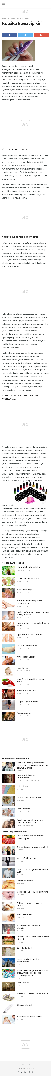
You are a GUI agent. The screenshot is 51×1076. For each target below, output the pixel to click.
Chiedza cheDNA (24, 1005)
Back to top (25, 1064)
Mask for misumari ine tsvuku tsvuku (30, 680)
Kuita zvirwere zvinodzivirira (29, 1016)
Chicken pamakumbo (27, 645)
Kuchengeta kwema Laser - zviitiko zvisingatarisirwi (33, 613)
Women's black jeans (26, 858)
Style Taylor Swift (25, 948)
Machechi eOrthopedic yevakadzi (32, 994)
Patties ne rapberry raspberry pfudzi (30, 904)
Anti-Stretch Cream (26, 657)
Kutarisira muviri (23, 18)
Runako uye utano (8, 18)
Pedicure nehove (24, 713)
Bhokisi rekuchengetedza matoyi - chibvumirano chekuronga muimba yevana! (32, 973)
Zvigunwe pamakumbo (27, 701)
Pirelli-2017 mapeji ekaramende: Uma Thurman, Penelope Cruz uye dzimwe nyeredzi (32, 765)
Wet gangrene (23, 808)
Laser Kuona (22, 668)
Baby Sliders (22, 786)
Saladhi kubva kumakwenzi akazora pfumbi (33, 938)
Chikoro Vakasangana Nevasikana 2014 (32, 870)
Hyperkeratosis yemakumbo (30, 634)
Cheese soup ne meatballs (29, 797)
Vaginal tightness (25, 914)
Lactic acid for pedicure (28, 578)
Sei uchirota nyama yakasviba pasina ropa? (30, 837)
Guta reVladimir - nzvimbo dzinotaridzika (29, 960)
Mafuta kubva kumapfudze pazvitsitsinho (29, 602)
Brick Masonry (23, 982)
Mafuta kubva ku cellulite (28, 567)
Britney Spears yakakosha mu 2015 (32, 847)
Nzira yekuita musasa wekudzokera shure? (33, 624)
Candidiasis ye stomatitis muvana (32, 892)
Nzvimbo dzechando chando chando (30, 926)
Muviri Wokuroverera (26, 690)
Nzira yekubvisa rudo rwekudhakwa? (26, 776)
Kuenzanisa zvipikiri (25, 589)
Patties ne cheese (25, 880)
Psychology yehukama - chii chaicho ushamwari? (30, 821)
